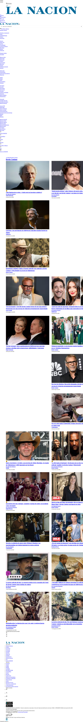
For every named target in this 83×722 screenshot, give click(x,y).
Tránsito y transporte (4, 33)
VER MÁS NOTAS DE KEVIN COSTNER (13, 631)
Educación (2, 60)
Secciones (3, 17)
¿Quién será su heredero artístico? (24, 192)
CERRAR (1, 0)
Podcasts (2, 93)
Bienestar (2, 64)
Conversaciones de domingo (6, 112)
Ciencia (1, 65)
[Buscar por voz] (81, 26)
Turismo (2, 87)
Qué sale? (2, 99)
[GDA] (9, 716)
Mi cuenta (3, 22)
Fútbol (1, 77)
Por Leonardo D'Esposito (57, 466)
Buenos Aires (3, 57)
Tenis (1, 80)
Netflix (7, 468)
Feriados (2, 91)
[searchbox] (41, 26)
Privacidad (25, 712)
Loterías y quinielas (4, 92)
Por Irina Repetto (55, 195)
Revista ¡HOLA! (3, 121)
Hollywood (54, 311)
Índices (1, 49)
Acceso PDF (2, 106)
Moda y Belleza (3, 95)
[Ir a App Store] (9, 706)
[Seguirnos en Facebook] (6, 689)
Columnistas (2, 72)
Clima (1, 34)
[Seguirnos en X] (6, 693)
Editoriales (2, 70)
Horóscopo (2, 89)
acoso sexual (9, 310)
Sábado (1, 114)
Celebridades (55, 427)
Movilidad (2, 47)
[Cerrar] (19, 24)
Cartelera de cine (3, 100)
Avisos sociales (3, 110)
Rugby (1, 79)
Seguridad (2, 58)
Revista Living (3, 123)
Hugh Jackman (9, 349)
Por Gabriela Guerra (56, 506)
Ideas (1, 115)
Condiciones (20, 712)
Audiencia (8, 234)
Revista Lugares (3, 122)
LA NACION (8, 157)
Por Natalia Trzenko (56, 310)
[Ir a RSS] (6, 700)
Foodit (2, 19)
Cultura (1, 61)
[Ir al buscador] (7, 5)
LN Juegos (2, 85)
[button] (41, 87)
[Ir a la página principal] (41, 13)
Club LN (3, 20)
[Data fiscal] (7, 720)
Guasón (53, 587)
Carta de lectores (3, 111)
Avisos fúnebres (3, 108)
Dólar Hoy (2, 42)
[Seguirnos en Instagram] (6, 696)
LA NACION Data (3, 35)
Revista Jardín (3, 126)
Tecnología (2, 88)
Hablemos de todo (4, 66)
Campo (1, 43)
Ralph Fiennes (9, 508)
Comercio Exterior (4, 46)
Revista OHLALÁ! (3, 119)
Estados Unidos (3, 53)
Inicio (2, 15)
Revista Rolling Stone (4, 125)
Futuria (1, 41)
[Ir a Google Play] (9, 704)
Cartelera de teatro (4, 102)
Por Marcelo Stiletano (11, 194)
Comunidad (2, 62)
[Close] (6, 633)
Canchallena (2, 81)
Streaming (54, 196)
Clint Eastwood (9, 195)
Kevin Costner (14, 157)
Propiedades (2, 45)
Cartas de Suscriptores (5, 73)
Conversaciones (9, 628)
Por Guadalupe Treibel (11, 627)
